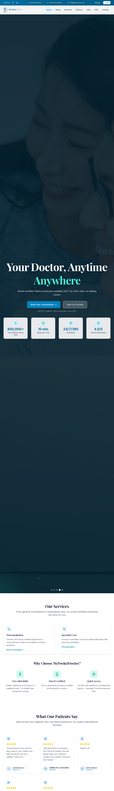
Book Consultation (14, 650)
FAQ (96, 10)
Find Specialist (68, 647)
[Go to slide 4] (60, 590)
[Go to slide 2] (54, 590)
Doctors (79, 10)
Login (107, 2)
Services (68, 10)
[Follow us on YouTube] (17, 3)
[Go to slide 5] (62, 590)
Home (48, 10)
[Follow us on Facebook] (13, 3)
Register (98, 2)
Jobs (88, 10)
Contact (105, 10)
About (57, 10)
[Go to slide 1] (51, 590)
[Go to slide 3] (57, 590)
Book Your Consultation (42, 304)
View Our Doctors (75, 304)
